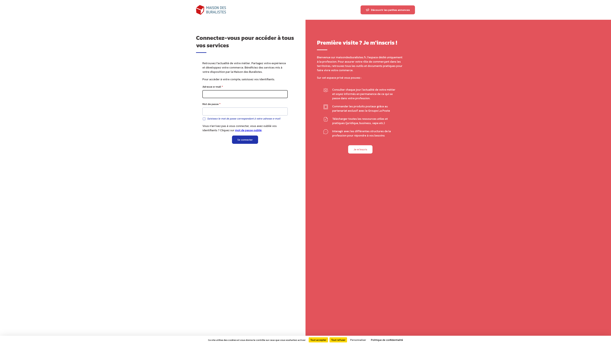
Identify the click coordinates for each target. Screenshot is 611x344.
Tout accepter (318, 340)
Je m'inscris (360, 149)
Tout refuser (338, 340)
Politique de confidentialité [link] (387, 340)
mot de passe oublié (248, 130)
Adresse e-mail (211, 87)
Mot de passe (210, 104)
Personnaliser (358, 340)
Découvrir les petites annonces (390, 10)
